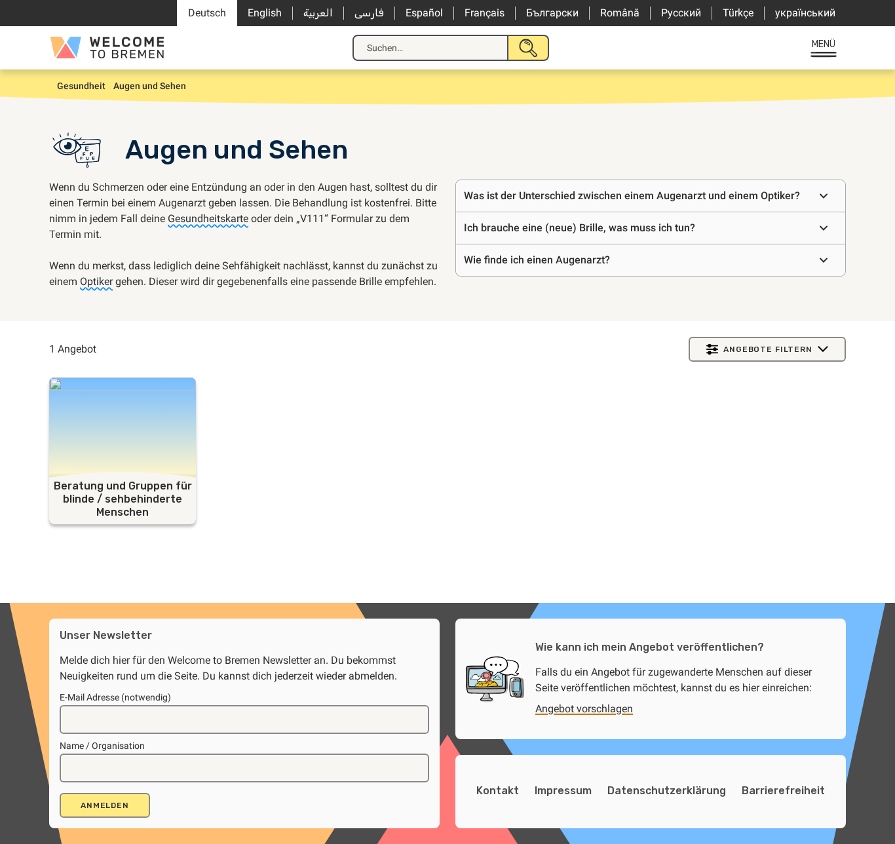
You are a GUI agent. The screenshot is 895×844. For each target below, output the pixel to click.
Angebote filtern (767, 349)
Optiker (96, 281)
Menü (824, 44)
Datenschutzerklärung (666, 790)
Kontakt (497, 790)
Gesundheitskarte (208, 218)
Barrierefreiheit (783, 790)
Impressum (563, 790)
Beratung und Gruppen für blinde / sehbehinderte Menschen (123, 499)
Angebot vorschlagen (584, 708)
